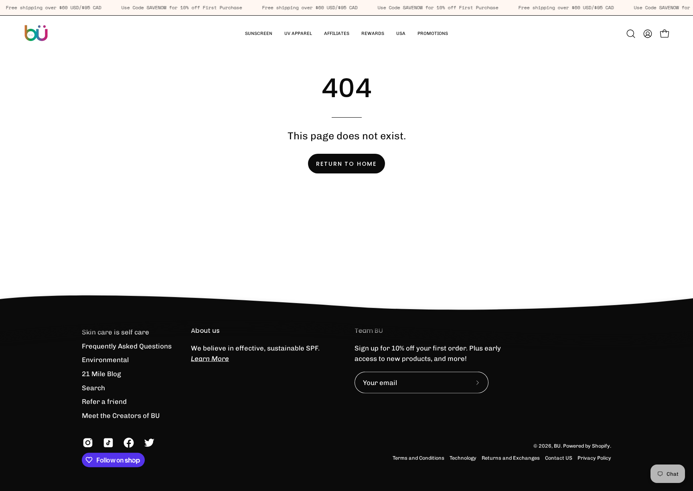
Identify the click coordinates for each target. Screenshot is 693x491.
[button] (298, 34)
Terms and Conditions (418, 458)
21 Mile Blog (101, 374)
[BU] (36, 34)
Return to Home (346, 164)
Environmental (105, 360)
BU (557, 446)
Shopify (601, 446)
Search (93, 387)
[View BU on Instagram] (87, 443)
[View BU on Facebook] (128, 443)
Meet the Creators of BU (121, 415)
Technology (463, 458)
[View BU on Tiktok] (107, 443)
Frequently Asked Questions (127, 346)
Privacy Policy (594, 458)
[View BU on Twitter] (148, 443)
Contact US (558, 458)
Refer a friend (104, 401)
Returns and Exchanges (511, 458)
